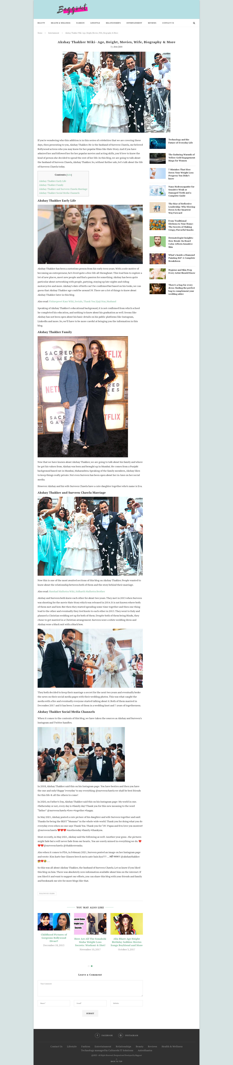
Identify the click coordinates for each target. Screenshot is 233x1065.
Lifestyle (95, 23)
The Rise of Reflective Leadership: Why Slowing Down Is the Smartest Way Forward (181, 208)
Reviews (152, 23)
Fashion (80, 23)
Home (40, 33)
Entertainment (134, 23)
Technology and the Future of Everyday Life (180, 141)
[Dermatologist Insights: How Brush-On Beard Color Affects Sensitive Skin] (158, 238)
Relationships (113, 23)
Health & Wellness (60, 23)
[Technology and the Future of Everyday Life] (158, 140)
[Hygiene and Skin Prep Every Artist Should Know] (158, 270)
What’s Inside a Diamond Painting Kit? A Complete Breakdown (181, 257)
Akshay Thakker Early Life (52, 181)
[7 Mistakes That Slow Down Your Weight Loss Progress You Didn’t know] (158, 170)
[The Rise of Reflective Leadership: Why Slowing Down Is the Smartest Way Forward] (158, 204)
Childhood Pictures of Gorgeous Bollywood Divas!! (54, 938)
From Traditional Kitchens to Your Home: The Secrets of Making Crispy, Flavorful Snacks (180, 225)
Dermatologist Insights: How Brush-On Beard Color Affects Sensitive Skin (180, 242)
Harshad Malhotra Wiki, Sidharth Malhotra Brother (77, 591)
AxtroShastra (145, 1050)
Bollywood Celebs (47, 893)
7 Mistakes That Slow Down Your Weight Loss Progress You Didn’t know (180, 174)
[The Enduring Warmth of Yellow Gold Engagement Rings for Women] (158, 155)
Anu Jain (117, 46)
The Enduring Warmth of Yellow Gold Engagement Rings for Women (181, 157)
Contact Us (168, 23)
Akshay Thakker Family (51, 184)
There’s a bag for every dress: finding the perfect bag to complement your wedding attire (181, 289)
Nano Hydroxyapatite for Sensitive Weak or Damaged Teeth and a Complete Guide (181, 191)
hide (69, 174)
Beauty (41, 23)
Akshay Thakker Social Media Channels (59, 192)
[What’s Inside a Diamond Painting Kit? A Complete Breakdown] (158, 255)
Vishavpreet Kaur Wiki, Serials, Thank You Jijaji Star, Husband (82, 301)
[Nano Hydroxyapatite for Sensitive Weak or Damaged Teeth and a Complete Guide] (158, 187)
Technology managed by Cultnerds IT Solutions (107, 1050)
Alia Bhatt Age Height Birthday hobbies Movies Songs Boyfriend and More (127, 942)
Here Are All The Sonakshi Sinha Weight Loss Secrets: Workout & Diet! (90, 942)
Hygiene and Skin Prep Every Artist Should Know (181, 271)
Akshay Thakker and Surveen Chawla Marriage (63, 189)
